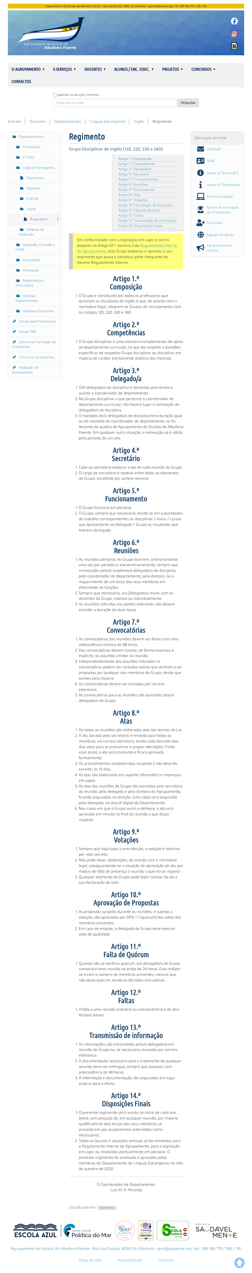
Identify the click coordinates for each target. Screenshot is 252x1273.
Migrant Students (220, 235)
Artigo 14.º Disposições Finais (140, 226)
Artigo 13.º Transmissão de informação (147, 221)
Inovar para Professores (37, 321)
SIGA (210, 161)
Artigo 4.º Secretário (133, 174)
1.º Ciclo (28, 157)
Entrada (14, 122)
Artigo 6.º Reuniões (133, 184)
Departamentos (67, 122)
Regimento (35, 178)
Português (30, 270)
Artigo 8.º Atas (129, 195)
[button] (45, 69)
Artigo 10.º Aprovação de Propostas (145, 205)
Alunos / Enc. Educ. (132, 69)
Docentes (93, 69)
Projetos (170, 69)
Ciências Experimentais (26, 298)
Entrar (242, 55)
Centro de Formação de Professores (34, 344)
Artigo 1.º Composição (135, 159)
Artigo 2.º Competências (136, 164)
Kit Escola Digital (220, 196)
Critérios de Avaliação (31, 232)
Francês (32, 198)
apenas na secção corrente (78, 95)
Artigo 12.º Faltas (130, 215)
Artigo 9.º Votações (133, 200)
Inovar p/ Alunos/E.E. (223, 173)
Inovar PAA (27, 332)
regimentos (106, 1207)
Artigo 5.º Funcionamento (138, 179)
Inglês (139, 122)
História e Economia (38, 311)
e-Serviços (62, 69)
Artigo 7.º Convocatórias (136, 190)
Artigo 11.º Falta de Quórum (139, 210)
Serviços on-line (210, 138)
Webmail (214, 149)
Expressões (31, 260)
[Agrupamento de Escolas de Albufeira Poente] (126, 29)
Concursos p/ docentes (36, 357)
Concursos (201, 69)
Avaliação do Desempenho (25, 370)
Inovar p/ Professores (223, 185)
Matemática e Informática (30, 283)
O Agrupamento (26, 69)
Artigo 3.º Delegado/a (134, 169)
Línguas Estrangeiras (108, 122)
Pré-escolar (31, 147)
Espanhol (33, 188)
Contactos (21, 81)
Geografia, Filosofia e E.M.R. (35, 247)
